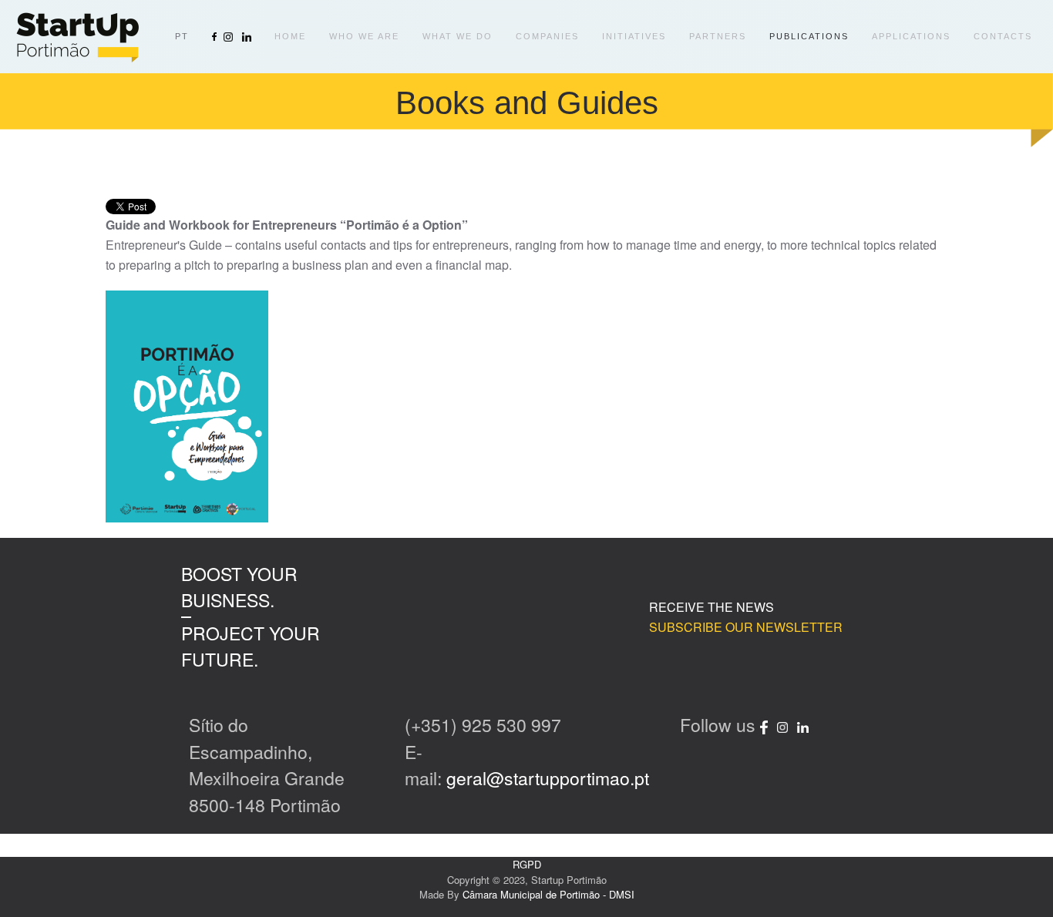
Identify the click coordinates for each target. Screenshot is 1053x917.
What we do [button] (457, 36)
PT (182, 36)
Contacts (1003, 36)
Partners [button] (717, 36)
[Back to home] (77, 36)
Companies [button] (547, 36)
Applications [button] (911, 36)
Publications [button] (809, 36)
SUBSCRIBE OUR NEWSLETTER (746, 627)
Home (290, 36)
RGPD (527, 864)
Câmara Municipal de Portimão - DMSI (548, 894)
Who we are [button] (364, 36)
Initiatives (634, 36)
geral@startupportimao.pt (547, 778)
